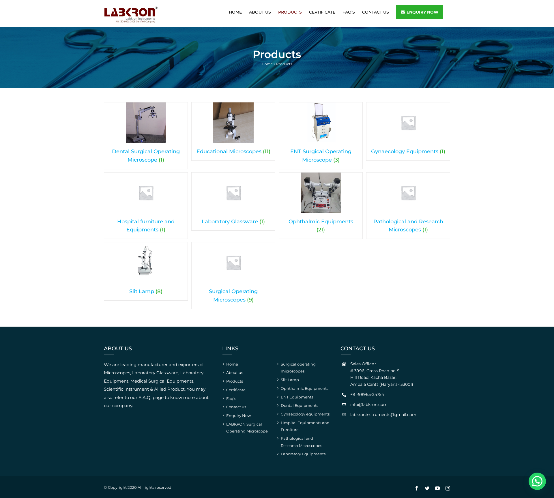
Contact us (236, 407)
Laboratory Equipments (303, 454)
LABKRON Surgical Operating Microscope (247, 428)
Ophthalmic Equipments (304, 388)
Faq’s (231, 398)
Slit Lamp (290, 379)
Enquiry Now (238, 415)
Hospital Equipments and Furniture (305, 426)
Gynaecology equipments (305, 414)
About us (234, 372)
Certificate (236, 389)
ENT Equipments (297, 397)
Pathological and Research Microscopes (301, 442)
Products (234, 381)
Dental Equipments (299, 405)
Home (267, 64)
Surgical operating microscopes (298, 368)
